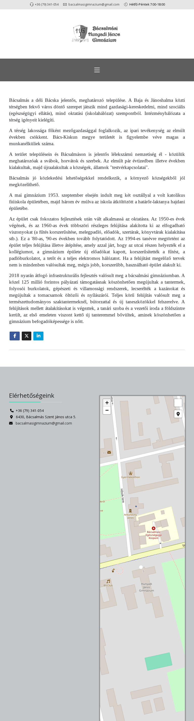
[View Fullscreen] (178, 403)
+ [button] (107, 403)
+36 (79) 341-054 (47, 4)
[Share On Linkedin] (38, 336)
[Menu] (97, 70)
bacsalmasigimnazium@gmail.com (93, 4)
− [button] (107, 410)
